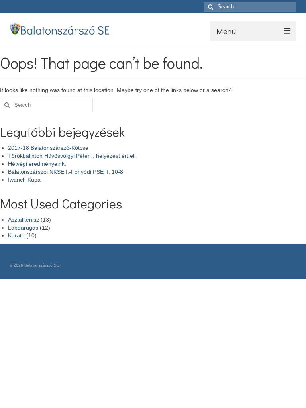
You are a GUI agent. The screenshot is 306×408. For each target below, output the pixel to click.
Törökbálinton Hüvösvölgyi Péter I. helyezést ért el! (72, 156)
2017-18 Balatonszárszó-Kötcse (48, 148)
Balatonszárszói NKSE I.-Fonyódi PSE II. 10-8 (65, 172)
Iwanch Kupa (24, 180)
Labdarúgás (23, 227)
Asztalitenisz (23, 219)
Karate (16, 235)
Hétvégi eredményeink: (37, 164)
